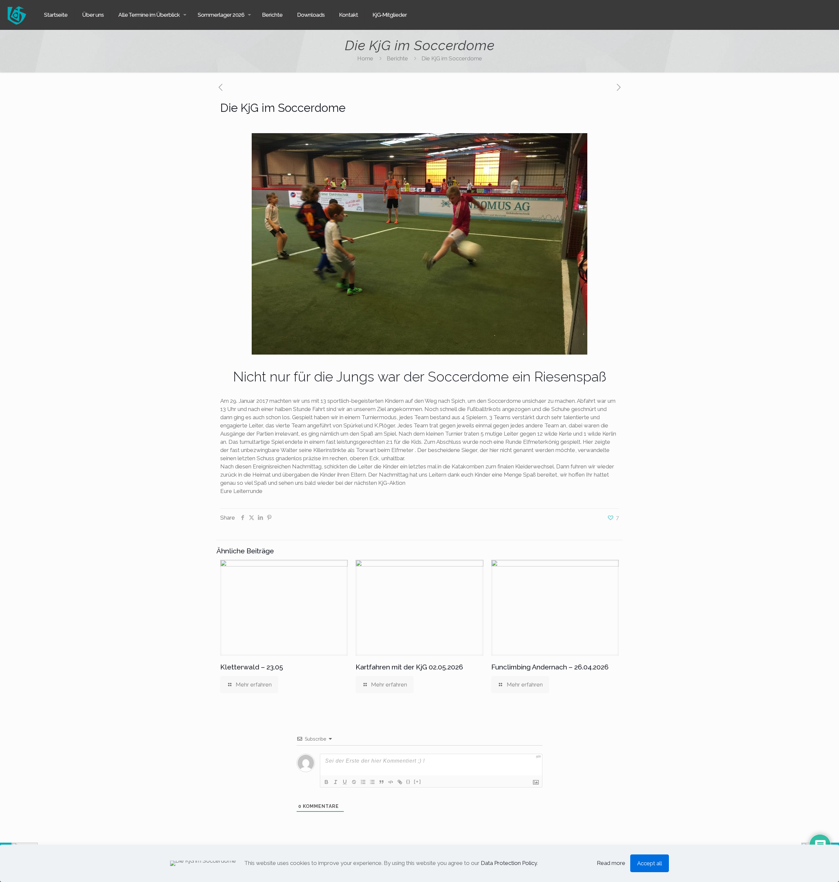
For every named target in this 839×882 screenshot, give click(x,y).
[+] (417, 781)
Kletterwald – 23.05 (251, 667)
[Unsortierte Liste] (372, 782)
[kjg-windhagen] (17, 15)
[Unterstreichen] (344, 782)
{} (408, 781)
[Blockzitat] (381, 782)
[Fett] (326, 782)
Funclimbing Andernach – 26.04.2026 (550, 667)
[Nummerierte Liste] (363, 782)
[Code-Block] (390, 782)
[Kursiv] (335, 782)
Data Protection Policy (509, 863)
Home (365, 58)
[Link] (399, 782)
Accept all (649, 863)
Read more (611, 863)
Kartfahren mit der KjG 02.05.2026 (409, 667)
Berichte (397, 58)
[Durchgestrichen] (354, 782)
